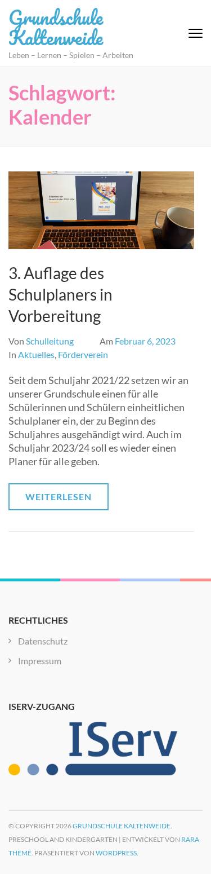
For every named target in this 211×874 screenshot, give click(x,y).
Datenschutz (43, 640)
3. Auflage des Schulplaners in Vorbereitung (60, 294)
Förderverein (83, 354)
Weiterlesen (58, 496)
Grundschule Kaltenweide (55, 27)
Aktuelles (36, 354)
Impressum (39, 660)
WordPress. (117, 853)
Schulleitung (50, 341)
